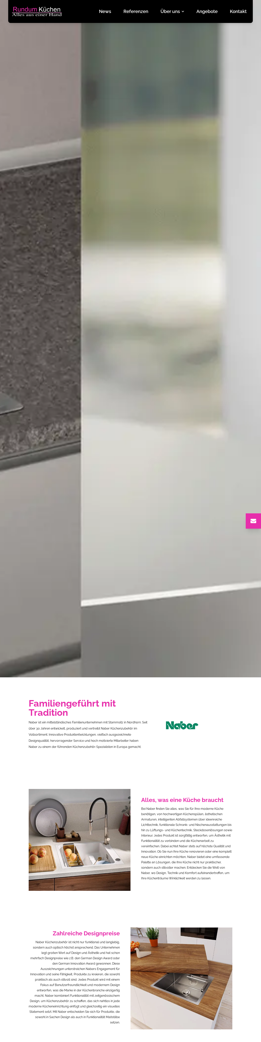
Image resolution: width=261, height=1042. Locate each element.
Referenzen (135, 11)
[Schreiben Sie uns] (253, 521)
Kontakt (238, 11)
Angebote (207, 11)
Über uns (170, 11)
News (105, 11)
